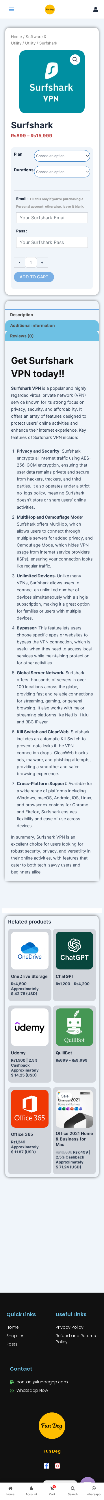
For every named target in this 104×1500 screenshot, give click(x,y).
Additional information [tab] (32, 325)
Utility (30, 43)
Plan (18, 154)
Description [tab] (21, 314)
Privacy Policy (69, 1327)
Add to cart (34, 277)
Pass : (21, 231)
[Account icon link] (95, 9)
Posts (12, 1344)
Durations (24, 169)
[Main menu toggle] (11, 9)
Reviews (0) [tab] (22, 335)
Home (16, 36)
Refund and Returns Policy (76, 1339)
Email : (50, 202)
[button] (75, 59)
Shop (11, 1336)
